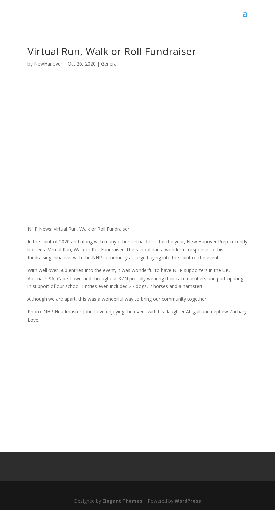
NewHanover (48, 63)
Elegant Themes (122, 501)
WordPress (188, 501)
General (109, 63)
